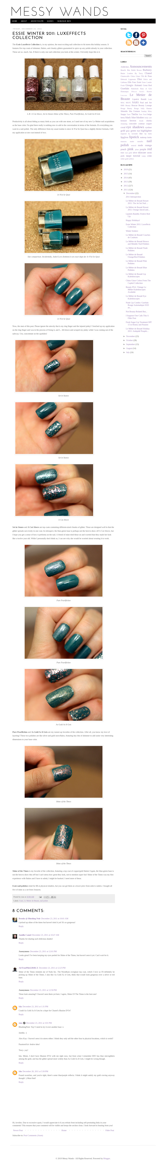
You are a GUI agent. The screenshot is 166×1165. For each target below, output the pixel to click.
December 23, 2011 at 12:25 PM (52, 968)
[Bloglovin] (143, 45)
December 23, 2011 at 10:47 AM (45, 935)
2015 (126, 174)
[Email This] (45, 897)
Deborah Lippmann (128, 79)
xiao (20, 1023)
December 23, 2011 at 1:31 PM (35, 1006)
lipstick (134, 137)
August (129, 348)
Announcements (141, 66)
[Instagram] (136, 45)
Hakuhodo (135, 89)
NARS (135, 102)
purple (143, 149)
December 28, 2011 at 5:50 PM (35, 1071)
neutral (133, 145)
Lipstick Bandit (139, 99)
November (130, 336)
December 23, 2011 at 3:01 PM (39, 1023)
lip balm (148, 134)
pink (130, 149)
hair (138, 131)
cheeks (149, 121)
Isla (20, 1006)
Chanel (148, 73)
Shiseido (124, 111)
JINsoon (134, 92)
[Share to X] (50, 897)
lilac (141, 134)
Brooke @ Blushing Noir (29, 918)
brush (141, 121)
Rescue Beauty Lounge (142, 105)
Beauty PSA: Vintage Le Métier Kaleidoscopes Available (136, 289)
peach (123, 149)
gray (128, 131)
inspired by (125, 134)
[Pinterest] (143, 38)
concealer (133, 124)
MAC (123, 103)
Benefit (123, 70)
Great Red (147, 85)
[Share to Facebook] (52, 897)
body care (148, 118)
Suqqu (123, 114)
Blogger (106, 1158)
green (133, 130)
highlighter (146, 130)
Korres (149, 91)
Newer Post (18, 1130)
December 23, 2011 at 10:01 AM (54, 918)
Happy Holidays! (133, 220)
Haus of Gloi (146, 89)
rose (122, 153)
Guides (50, 21)
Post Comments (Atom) (33, 1135)
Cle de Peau (146, 76)
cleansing (124, 124)
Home (14, 21)
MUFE (128, 103)
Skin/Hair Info (64, 21)
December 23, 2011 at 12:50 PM (43, 990)
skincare (142, 152)
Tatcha (134, 114)
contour (141, 124)
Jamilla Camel (25, 935)
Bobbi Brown (136, 70)
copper (149, 124)
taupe (128, 155)
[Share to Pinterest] (55, 897)
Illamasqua (125, 91)
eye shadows (135, 127)
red (149, 149)
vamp (144, 156)
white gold (124, 159)
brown (133, 120)
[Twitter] (129, 38)
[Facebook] (136, 38)
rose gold (128, 153)
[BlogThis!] (47, 897)
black (128, 117)
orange (148, 145)
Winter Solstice (132, 231)
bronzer (124, 121)
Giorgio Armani (134, 85)
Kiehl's (141, 92)
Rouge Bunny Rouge (130, 108)
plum (137, 149)
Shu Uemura (134, 111)
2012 (126, 186)
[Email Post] (40, 897)
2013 (126, 182)
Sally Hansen (146, 108)
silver (135, 153)
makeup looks (146, 137)
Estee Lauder (147, 82)
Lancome (124, 95)
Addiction (125, 67)
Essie (21, 901)
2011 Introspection (133, 197)
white (149, 156)
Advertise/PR (37, 21)
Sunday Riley (146, 111)
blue (134, 117)
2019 (126, 169)
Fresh (123, 85)
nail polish (44, 901)
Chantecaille (125, 76)
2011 (126, 190)
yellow (131, 159)
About (24, 21)
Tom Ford (142, 114)
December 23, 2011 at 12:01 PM (43, 951)
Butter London (127, 73)
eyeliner (148, 127)
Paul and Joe (146, 102)
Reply (21, 926)
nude (140, 145)
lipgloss (124, 137)
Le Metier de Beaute (31, 901)
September (130, 344)
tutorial (136, 155)
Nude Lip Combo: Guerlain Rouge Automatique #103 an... (137, 305)
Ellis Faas (132, 82)
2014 (126, 178)
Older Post (109, 1130)
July (128, 352)
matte (132, 141)
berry (123, 117)
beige (149, 114)
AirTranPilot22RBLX (28, 968)
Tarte (128, 114)
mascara (123, 141)
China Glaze (135, 76)
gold (123, 130)
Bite (128, 70)
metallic (140, 141)
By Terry (139, 73)
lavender (135, 134)
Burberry (147, 70)
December (130, 193)
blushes (140, 117)
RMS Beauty (125, 105)
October (129, 340)
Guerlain (125, 88)
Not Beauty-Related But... (136, 311)
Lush (150, 99)
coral (123, 127)
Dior (139, 79)
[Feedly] (129, 45)
